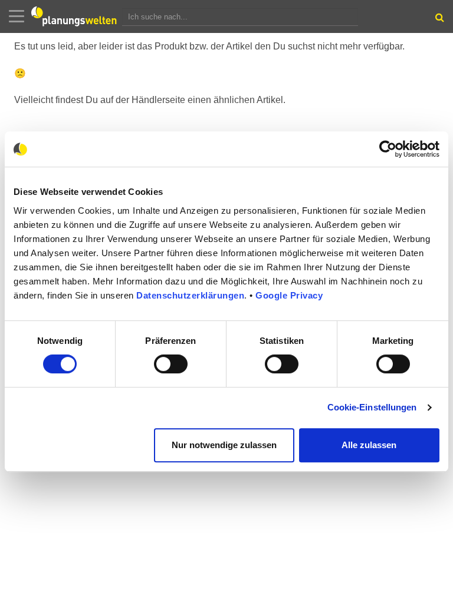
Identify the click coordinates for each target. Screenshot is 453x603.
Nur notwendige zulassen (224, 445)
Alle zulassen (369, 445)
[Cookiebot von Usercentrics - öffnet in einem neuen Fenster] (387, 149)
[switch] (171, 363)
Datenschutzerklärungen (190, 295)
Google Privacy (289, 295)
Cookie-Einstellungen (372, 407)
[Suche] (438, 20)
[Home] (76, 16)
